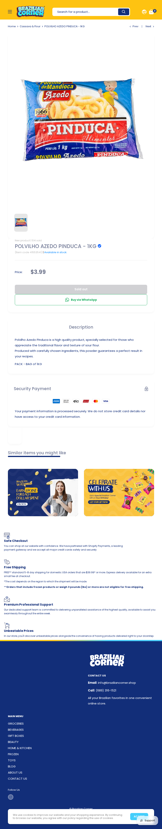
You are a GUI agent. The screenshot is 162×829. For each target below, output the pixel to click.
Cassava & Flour (30, 26)
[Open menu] (10, 11)
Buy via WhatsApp (84, 300)
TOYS (12, 760)
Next (148, 26)
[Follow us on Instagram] (10, 797)
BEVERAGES (16, 730)
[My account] (144, 12)
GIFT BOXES (16, 736)
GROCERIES (16, 723)
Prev (135, 26)
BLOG (12, 766)
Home (12, 26)
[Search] (123, 11)
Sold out (81, 289)
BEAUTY (13, 742)
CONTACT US (17, 779)
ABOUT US (15, 772)
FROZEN (13, 754)
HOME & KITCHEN (20, 748)
